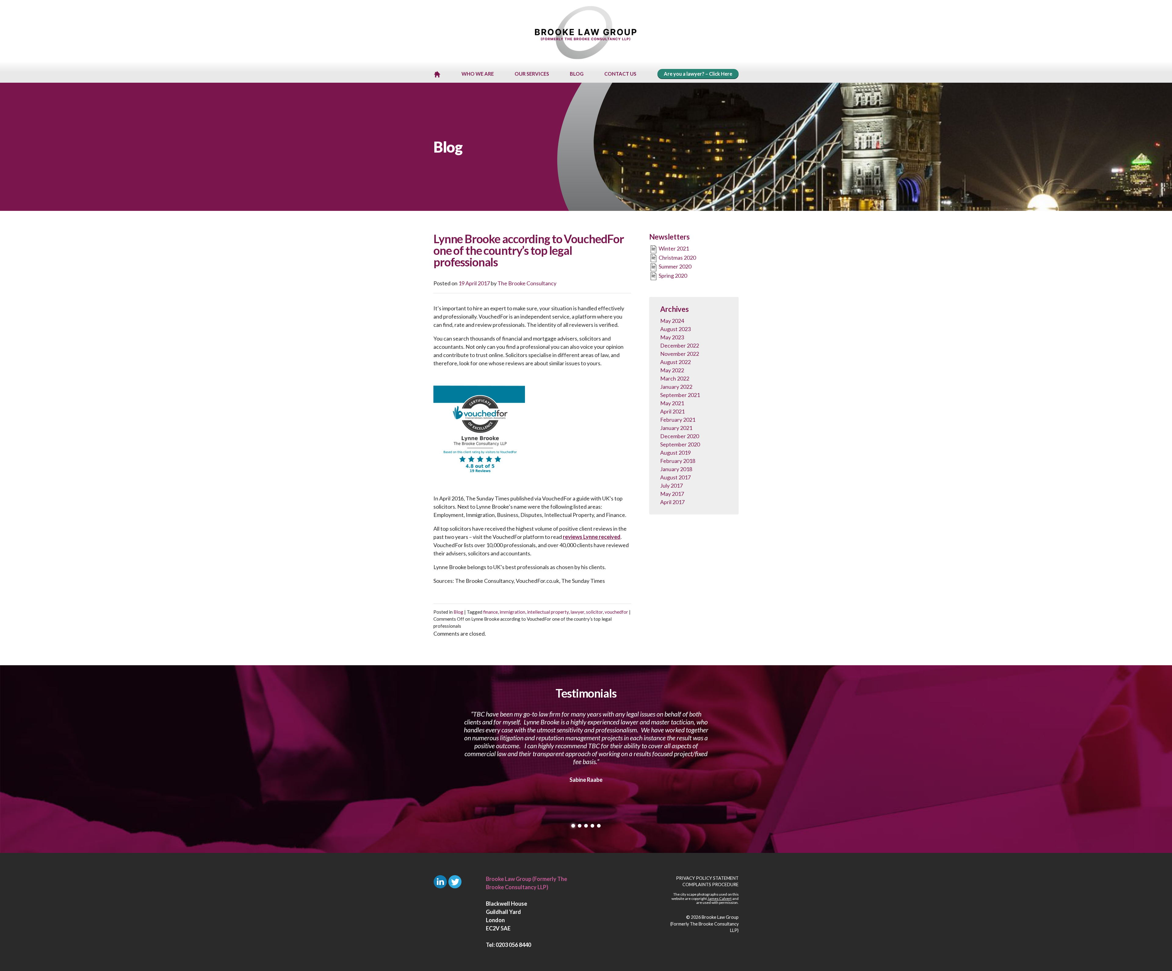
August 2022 (675, 362)
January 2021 (676, 427)
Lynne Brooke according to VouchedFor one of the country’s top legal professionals (528, 250)
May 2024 (672, 320)
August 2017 (675, 477)
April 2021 (672, 411)
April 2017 (672, 502)
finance (490, 612)
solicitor (594, 612)
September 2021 (680, 395)
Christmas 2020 (677, 257)
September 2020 (680, 444)
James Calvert (719, 898)
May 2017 (672, 493)
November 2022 (679, 353)
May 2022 (672, 370)
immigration (512, 612)
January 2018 (676, 469)
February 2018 (677, 460)
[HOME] (437, 74)
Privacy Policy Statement (707, 878)
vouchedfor (616, 612)
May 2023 (672, 337)
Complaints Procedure (710, 884)
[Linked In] (440, 882)
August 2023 (675, 329)
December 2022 (679, 345)
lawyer (577, 612)
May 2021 (672, 403)
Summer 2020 (674, 266)
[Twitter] (455, 882)
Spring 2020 (672, 275)
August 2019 (675, 452)
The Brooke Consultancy (526, 283)
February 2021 (677, 419)
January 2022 (676, 386)
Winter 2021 (673, 248)
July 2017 (671, 485)
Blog (458, 612)
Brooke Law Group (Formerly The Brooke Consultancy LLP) (704, 924)
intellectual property (548, 612)
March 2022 (674, 378)
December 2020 (679, 436)
